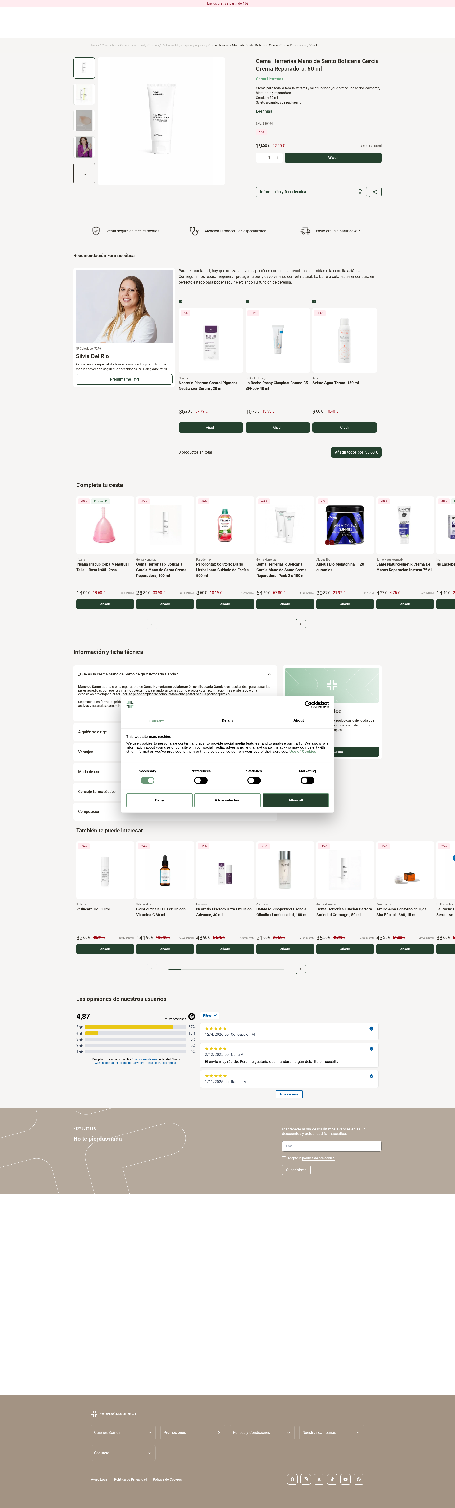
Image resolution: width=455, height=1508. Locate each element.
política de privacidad (318, 1158)
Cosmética (109, 45)
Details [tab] (227, 720)
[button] (192, 1432)
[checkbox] (180, 301)
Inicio (95, 45)
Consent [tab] (156, 721)
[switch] (201, 780)
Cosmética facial (132, 45)
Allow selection (228, 800)
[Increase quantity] (277, 158)
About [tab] (298, 720)
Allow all (295, 800)
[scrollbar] (226, 625)
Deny (159, 800)
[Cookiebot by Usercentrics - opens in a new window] (308, 704)
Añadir (211, 427)
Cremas (153, 45)
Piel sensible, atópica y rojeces (183, 45)
